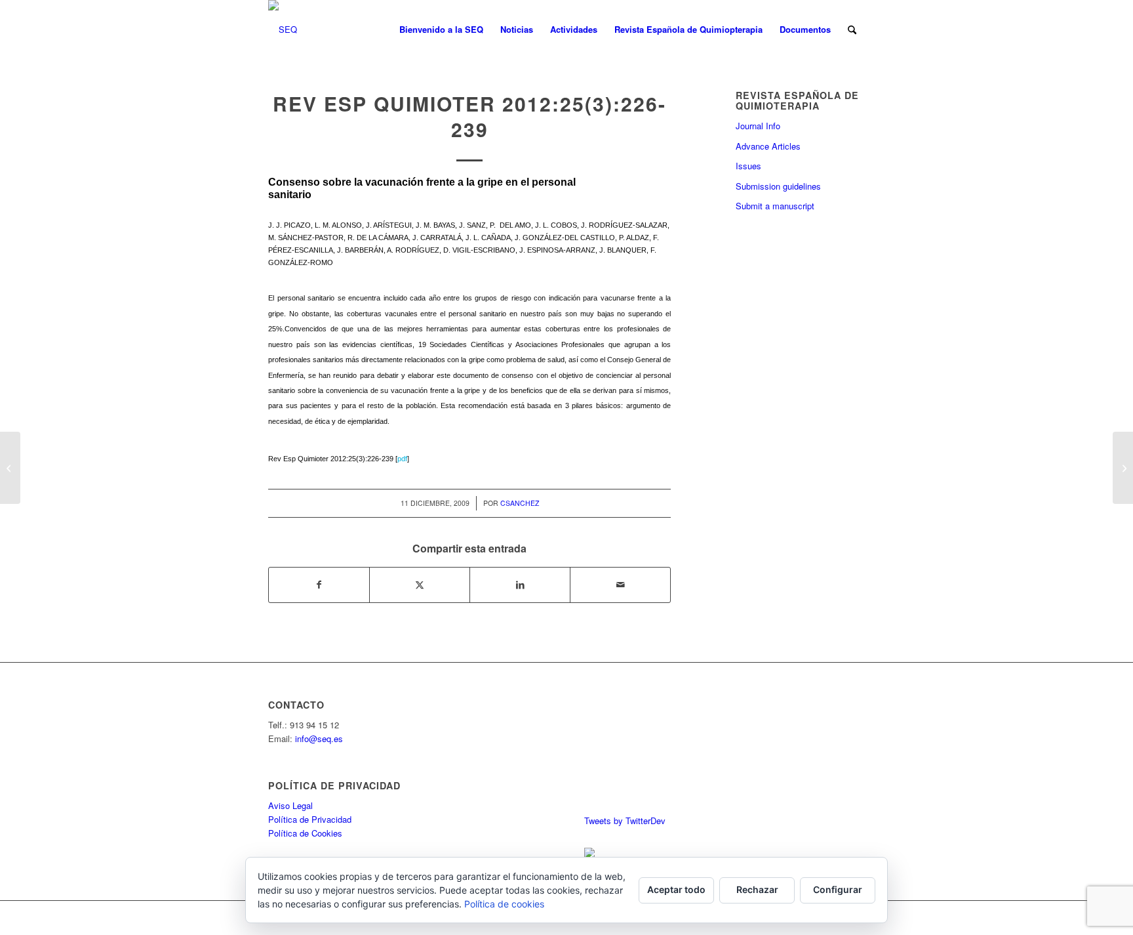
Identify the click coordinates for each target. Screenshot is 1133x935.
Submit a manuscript (775, 205)
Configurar (837, 889)
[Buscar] (852, 29)
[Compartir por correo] (620, 585)
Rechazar (757, 889)
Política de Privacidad (309, 819)
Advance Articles (768, 146)
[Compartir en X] (419, 585)
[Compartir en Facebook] (319, 585)
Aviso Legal (290, 805)
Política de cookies (504, 903)
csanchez (519, 503)
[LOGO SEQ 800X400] (282, 29)
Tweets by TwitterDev (625, 820)
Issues (748, 165)
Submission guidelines (778, 186)
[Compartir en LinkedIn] (520, 585)
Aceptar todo (676, 889)
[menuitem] (441, 29)
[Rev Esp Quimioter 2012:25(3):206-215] (10, 468)
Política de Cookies (305, 833)
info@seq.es (319, 738)
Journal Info (758, 125)
